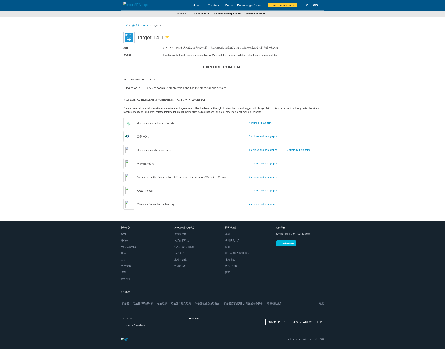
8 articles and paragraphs (263, 149)
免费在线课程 (288, 243)
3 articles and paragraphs (263, 136)
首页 (125, 25)
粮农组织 (162, 303)
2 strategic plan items (298, 149)
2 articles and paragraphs (263, 163)
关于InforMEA (293, 339)
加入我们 (313, 339)
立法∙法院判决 (128, 246)
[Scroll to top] (435, 339)
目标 (123, 259)
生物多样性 (180, 233)
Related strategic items (227, 13)
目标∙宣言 (135, 25)
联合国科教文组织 (181, 303)
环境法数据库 (274, 303)
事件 (123, 253)
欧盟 (321, 303)
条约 (123, 233)
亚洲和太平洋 (232, 240)
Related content (255, 13)
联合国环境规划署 (143, 303)
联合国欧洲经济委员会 (207, 303)
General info (201, 13)
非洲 (227, 233)
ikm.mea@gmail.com (135, 325)
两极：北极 (231, 266)
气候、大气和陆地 (184, 246)
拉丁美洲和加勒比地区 (237, 253)
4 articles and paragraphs (263, 204)
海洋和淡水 (180, 266)
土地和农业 (180, 259)
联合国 (125, 303)
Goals (146, 25)
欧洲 (227, 246)
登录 (322, 339)
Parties (230, 5)
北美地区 (230, 259)
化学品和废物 (181, 240)
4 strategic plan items (261, 122)
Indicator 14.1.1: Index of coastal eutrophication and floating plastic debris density (176, 87)
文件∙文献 (126, 266)
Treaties (213, 5)
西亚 (227, 272)
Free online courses (284, 5)
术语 (123, 272)
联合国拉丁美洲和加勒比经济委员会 (243, 303)
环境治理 (179, 253)
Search (301, 5)
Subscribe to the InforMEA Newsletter (295, 322)
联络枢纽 (126, 278)
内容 (305, 339)
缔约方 (124, 240)
